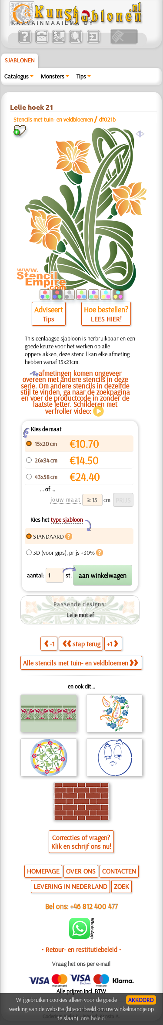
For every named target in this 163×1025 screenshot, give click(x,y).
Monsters (52, 76)
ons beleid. (93, 1018)
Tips (81, 76)
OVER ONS (81, 871)
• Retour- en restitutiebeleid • (81, 949)
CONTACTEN (119, 871)
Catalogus (16, 76)
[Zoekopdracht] (75, 42)
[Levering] (58, 42)
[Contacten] (41, 42)
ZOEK (121, 886)
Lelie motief (80, 615)
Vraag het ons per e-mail (81, 964)
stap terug (86, 643)
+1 (110, 643)
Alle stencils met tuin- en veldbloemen (75, 662)
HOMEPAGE (43, 871)
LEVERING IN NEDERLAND (70, 886)
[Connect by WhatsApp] (81, 937)
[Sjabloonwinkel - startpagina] (77, 24)
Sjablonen (20, 60)
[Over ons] (24, 42)
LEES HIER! (106, 318)
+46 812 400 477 (94, 905)
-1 (52, 643)
